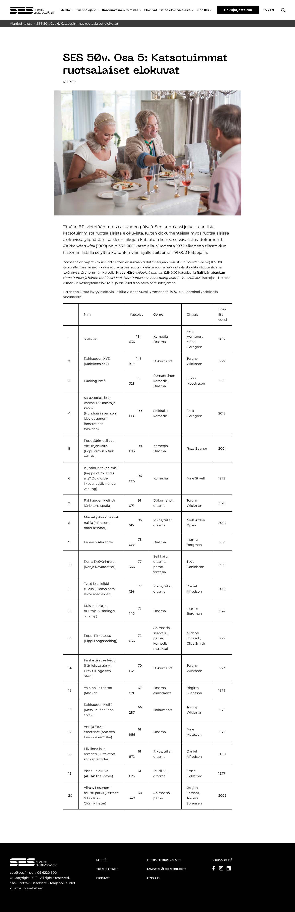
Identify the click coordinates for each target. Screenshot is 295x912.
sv (265, 10)
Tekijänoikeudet (62, 883)
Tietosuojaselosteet (27, 888)
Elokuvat (150, 10)
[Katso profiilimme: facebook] (213, 868)
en (271, 10)
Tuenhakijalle (86, 10)
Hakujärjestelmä (238, 10)
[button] (283, 10)
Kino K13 (203, 10)
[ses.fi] (32, 10)
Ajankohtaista (21, 23)
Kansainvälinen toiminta (120, 10)
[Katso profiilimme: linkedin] (229, 868)
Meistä (65, 10)
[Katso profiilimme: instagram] (221, 868)
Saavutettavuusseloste (28, 883)
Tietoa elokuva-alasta (175, 10)
